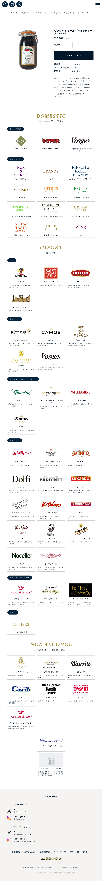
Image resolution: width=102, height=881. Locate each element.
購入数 (57, 44)
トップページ (12, 13)
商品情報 (25, 13)
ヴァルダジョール (39, 13)
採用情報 (16, 852)
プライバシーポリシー (80, 852)
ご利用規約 (45, 852)
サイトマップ (60, 852)
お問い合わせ (30, 852)
